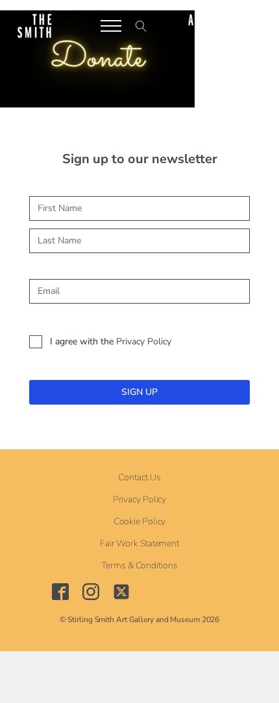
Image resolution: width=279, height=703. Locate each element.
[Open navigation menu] (111, 25)
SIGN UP (139, 392)
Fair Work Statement (139, 543)
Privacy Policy (143, 341)
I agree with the (110, 341)
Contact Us (139, 477)
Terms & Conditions (139, 565)
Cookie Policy (140, 521)
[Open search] (141, 26)
